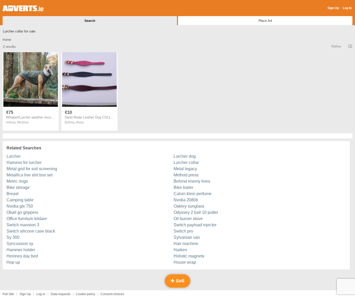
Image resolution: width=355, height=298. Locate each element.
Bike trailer (183, 187)
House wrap (185, 262)
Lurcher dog (185, 156)
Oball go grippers (22, 212)
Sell (179, 280)
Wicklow (23, 122)
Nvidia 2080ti (186, 200)
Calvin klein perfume (193, 193)
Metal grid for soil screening (31, 169)
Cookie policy (85, 294)
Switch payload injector (195, 225)
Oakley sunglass (189, 206)
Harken (180, 250)
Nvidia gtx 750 (19, 206)
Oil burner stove (188, 218)
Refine (336, 46)
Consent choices (112, 294)
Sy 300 (12, 237)
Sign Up (333, 8)
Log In (347, 8)
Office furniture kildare (26, 218)
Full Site (8, 294)
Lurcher (13, 156)
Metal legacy (185, 169)
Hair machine (186, 243)
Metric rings (17, 181)
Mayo (80, 122)
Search (89, 21)
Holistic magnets (189, 256)
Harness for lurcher (24, 162)
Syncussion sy (19, 243)
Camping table (20, 200)
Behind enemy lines (192, 181)
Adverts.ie (23, 8)
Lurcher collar (186, 162)
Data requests (60, 294)
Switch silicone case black (30, 231)
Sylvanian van (187, 237)
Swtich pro (183, 231)
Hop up (13, 262)
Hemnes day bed (22, 256)
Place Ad (265, 21)
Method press (186, 175)
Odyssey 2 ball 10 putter (196, 212)
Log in (40, 294)
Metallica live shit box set (29, 175)
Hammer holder (20, 250)
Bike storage (18, 187)
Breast (12, 193)
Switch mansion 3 (22, 225)
